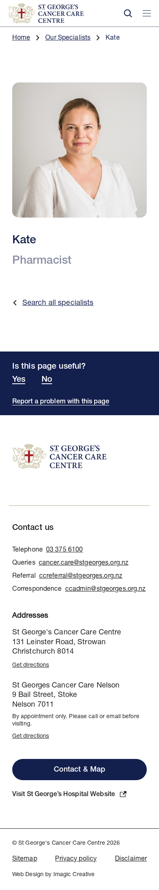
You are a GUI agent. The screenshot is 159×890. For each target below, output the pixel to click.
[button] (128, 13)
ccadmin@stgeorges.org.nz (105, 589)
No (47, 380)
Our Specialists (68, 38)
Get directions (30, 665)
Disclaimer (131, 859)
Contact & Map (80, 770)
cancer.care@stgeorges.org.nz (84, 563)
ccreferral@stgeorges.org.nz (80, 576)
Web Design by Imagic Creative (53, 875)
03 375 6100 (64, 550)
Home (21, 38)
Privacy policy (76, 859)
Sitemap (24, 859)
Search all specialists (58, 303)
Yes (18, 380)
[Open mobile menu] (147, 13)
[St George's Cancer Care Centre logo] (61, 13)
